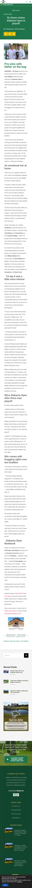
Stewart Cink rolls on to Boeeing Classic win (17, 671)
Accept (5, 885)
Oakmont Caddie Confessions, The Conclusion (19, 691)
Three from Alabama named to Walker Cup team (19, 681)
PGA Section (16, 10)
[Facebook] (14, 794)
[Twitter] (17, 794)
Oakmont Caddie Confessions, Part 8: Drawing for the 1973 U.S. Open (20, 848)
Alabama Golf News (10, 611)
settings (19, 882)
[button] (6, 34)
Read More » (13, 674)
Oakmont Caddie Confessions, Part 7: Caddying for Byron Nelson (20, 863)
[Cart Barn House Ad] (16, 630)
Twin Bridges (24, 641)
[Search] (26, 655)
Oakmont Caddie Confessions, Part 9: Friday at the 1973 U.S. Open (20, 832)
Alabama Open (8, 641)
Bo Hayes (16, 641)
